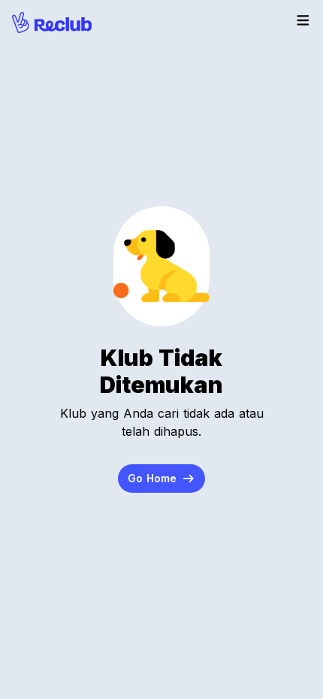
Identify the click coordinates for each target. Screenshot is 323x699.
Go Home (154, 478)
